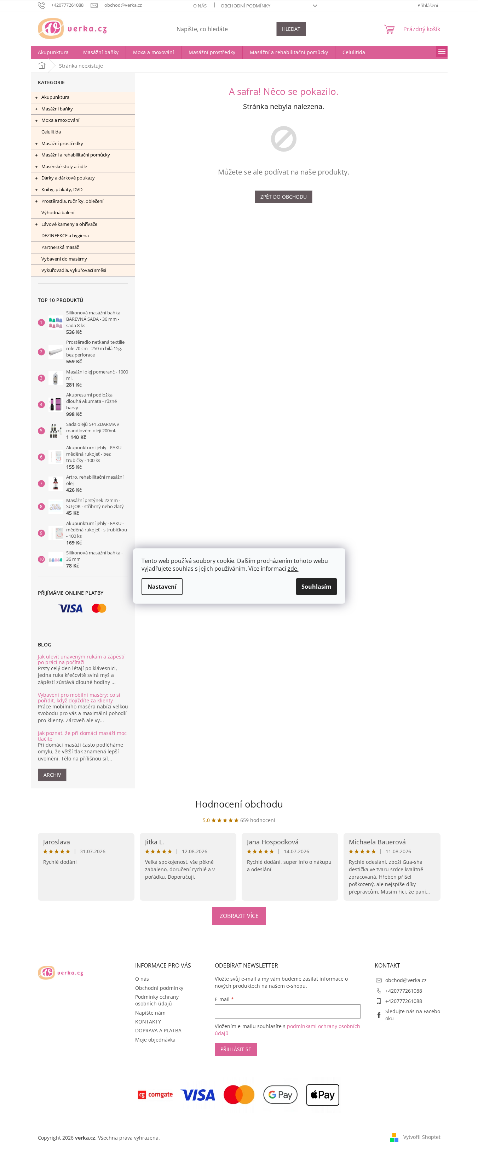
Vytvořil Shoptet (421, 1137)
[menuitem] (53, 52)
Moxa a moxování (60, 120)
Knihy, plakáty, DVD (61, 189)
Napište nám (150, 1012)
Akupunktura (55, 97)
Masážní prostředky (62, 143)
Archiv (52, 774)
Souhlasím (316, 587)
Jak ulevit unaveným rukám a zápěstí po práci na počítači (81, 659)
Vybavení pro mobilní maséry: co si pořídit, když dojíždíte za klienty (79, 697)
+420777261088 (403, 990)
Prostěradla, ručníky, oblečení (72, 201)
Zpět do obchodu (283, 196)
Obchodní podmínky (245, 5)
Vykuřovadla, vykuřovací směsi (73, 270)
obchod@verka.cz (406, 980)
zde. (293, 568)
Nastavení (162, 587)
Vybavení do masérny (64, 259)
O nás (200, 5)
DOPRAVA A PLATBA (158, 1030)
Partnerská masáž (60, 247)
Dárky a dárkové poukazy (68, 178)
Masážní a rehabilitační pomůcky (75, 155)
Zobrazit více (239, 916)
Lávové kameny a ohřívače (69, 224)
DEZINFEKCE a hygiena (65, 235)
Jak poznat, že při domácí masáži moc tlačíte (82, 735)
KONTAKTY (148, 1021)
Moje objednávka (155, 1039)
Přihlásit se (235, 1049)
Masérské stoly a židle (64, 166)
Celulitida (51, 132)
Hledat (291, 28)
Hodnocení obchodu (239, 804)
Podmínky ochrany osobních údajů (157, 1000)
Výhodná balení (57, 212)
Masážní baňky (57, 108)
